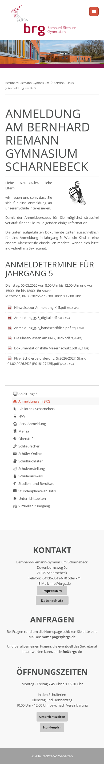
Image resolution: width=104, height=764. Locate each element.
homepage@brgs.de (59, 636)
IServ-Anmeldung (32, 423)
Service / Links (64, 83)
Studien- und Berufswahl (37, 483)
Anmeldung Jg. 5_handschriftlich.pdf (48, 327)
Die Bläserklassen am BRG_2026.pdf (48, 338)
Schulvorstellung (31, 468)
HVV (21, 416)
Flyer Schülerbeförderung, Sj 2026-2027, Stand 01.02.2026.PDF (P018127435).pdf (46, 361)
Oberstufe (26, 438)
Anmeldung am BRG (34, 401)
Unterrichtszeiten (32, 498)
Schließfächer (28, 446)
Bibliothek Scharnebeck (36, 408)
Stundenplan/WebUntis (37, 491)
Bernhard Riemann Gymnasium (27, 83)
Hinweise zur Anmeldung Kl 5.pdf (46, 307)
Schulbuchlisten (30, 461)
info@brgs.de (60, 583)
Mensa (23, 431)
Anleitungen (28, 393)
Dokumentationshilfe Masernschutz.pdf (51, 348)
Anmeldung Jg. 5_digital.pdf (42, 317)
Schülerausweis (30, 476)
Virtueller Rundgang (34, 506)
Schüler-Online (30, 453)
